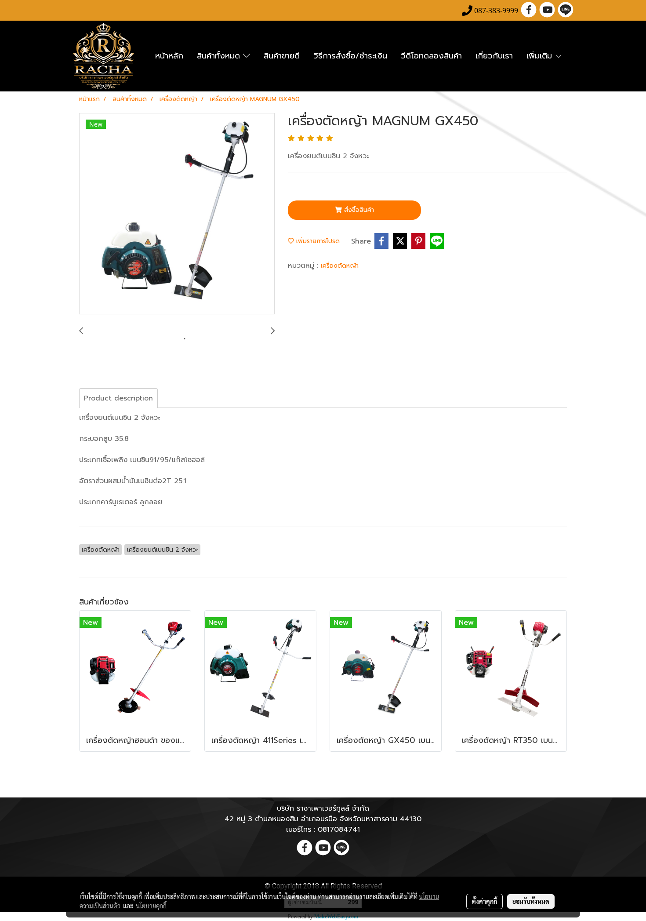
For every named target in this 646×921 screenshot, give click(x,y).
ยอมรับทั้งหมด (530, 901)
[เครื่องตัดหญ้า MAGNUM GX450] (177, 214)
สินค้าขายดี (282, 56)
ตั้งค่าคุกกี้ (484, 901)
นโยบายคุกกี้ (151, 906)
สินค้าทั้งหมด (220, 56)
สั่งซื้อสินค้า (358, 210)
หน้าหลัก (169, 56)
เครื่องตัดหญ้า (340, 265)
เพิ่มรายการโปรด (317, 241)
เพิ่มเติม (540, 56)
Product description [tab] (118, 398)
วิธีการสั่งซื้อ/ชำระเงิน (350, 56)
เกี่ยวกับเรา (494, 56)
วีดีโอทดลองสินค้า (431, 56)
